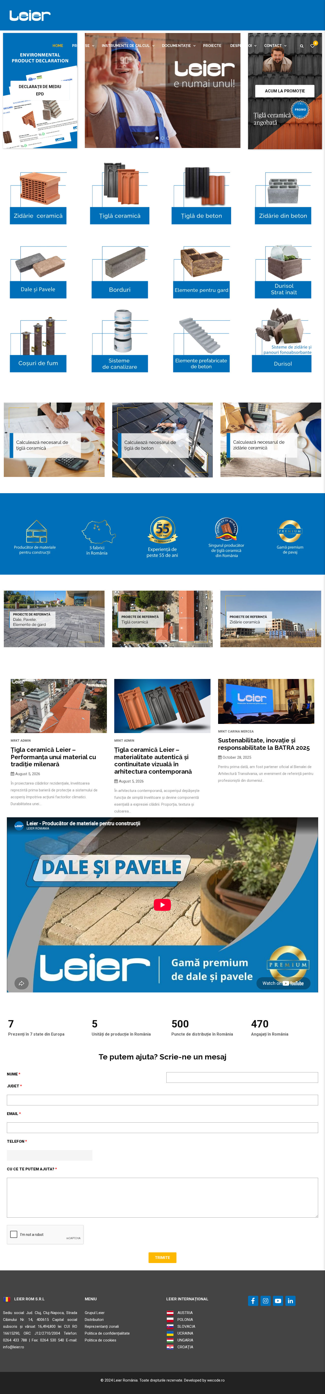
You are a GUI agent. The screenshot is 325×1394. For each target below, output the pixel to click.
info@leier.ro (13, 1347)
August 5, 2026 (27, 774)
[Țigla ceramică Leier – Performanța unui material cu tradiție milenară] (59, 706)
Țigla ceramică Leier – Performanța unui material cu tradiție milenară (53, 757)
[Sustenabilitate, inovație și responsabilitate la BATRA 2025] (266, 701)
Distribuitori (94, 1319)
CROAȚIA (184, 1347)
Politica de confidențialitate (107, 1333)
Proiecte (212, 46)
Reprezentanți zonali (102, 1326)
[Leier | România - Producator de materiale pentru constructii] (29, 15)
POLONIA (184, 1319)
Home (58, 46)
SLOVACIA (185, 1326)
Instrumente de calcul (126, 46)
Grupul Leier (95, 1312)
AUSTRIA (184, 1312)
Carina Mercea (241, 731)
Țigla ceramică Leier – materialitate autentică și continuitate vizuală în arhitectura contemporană (153, 760)
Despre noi (241, 46)
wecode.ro (216, 1380)
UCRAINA (184, 1333)
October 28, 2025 (237, 757)
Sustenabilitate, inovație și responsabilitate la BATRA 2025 (264, 744)
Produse (81, 46)
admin (25, 740)
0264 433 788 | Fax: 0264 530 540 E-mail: (40, 1340)
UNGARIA (184, 1340)
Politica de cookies (100, 1340)
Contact (273, 46)
